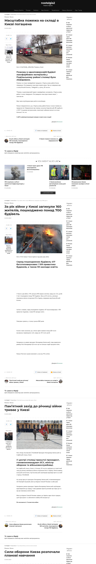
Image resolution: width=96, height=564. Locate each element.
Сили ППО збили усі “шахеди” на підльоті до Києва (8, 59)
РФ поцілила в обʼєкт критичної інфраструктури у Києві (14, 183)
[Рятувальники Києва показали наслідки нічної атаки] (81, 172)
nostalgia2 (48, 3)
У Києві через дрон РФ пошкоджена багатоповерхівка (35, 167)
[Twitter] (11, 39)
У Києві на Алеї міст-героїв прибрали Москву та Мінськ (9, 445)
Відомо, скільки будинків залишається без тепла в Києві (8, 249)
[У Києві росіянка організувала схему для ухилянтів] (59, 172)
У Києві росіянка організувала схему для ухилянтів (57, 183)
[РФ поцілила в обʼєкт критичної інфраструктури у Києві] (14, 172)
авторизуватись (35, 153)
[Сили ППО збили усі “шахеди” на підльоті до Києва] (9, 51)
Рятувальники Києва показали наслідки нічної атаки (80, 183)
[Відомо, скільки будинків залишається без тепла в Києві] (9, 240)
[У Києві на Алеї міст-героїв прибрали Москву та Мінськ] (9, 436)
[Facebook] (6, 39)
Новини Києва (8, 17)
